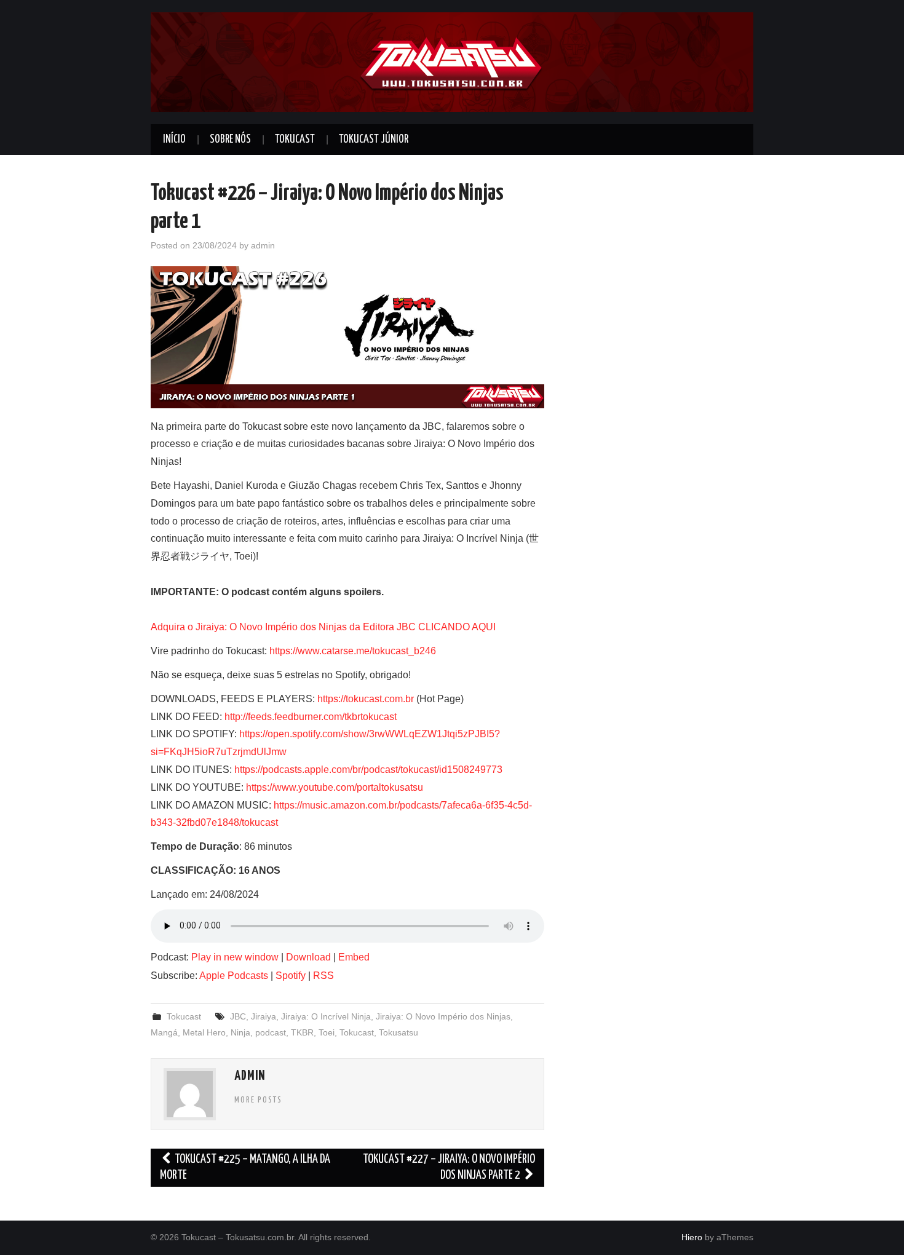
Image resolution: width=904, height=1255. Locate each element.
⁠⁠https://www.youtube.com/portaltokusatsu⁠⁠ (334, 787)
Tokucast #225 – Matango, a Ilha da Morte (245, 1167)
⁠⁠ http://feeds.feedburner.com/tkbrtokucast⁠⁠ (309, 716)
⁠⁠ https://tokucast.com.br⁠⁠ (364, 699)
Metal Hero (204, 1032)
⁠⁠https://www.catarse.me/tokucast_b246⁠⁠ (352, 651)
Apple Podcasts (233, 975)
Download (308, 957)
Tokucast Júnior (373, 139)
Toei (327, 1032)
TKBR (302, 1032)
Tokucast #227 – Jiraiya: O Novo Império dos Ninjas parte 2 (449, 1167)
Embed (354, 957)
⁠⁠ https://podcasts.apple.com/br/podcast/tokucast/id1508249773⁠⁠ (367, 769)
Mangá (164, 1032)
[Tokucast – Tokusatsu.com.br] (452, 61)
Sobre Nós (230, 139)
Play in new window (235, 957)
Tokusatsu (398, 1032)
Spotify (291, 975)
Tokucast (295, 139)
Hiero (691, 1237)
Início (174, 139)
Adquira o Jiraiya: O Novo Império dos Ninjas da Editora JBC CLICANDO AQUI (323, 627)
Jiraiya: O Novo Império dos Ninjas (443, 1016)
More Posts (258, 1100)
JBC (238, 1016)
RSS (323, 975)
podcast (270, 1032)
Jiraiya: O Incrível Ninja (326, 1016)
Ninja (240, 1032)
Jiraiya (263, 1016)
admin (263, 245)
